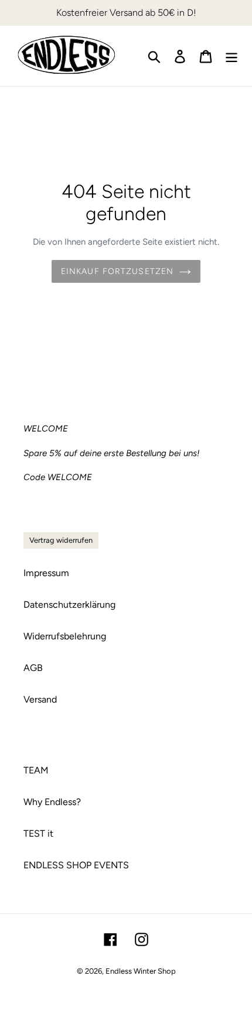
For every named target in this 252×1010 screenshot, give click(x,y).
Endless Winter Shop (140, 971)
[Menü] (231, 56)
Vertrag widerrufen (61, 540)
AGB (33, 667)
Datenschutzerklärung (69, 604)
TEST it (38, 833)
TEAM (36, 770)
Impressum (46, 572)
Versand (40, 699)
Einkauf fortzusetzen (117, 271)
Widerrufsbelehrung (64, 636)
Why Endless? (52, 801)
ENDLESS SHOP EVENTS (76, 865)
